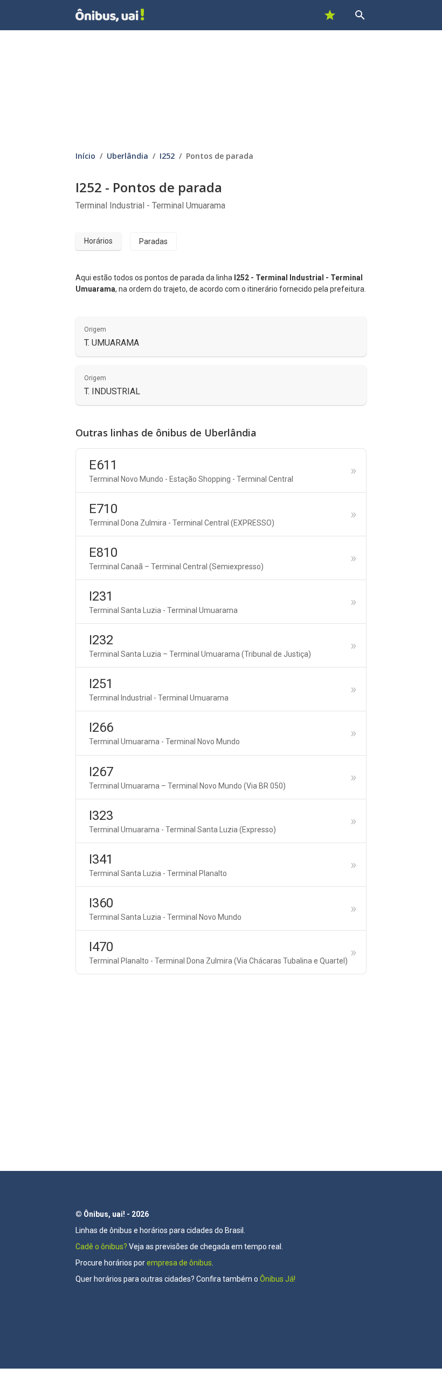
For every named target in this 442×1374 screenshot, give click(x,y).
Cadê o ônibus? (101, 1246)
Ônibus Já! (277, 1279)
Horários (98, 241)
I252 (167, 156)
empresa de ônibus (179, 1262)
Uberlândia (127, 156)
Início (85, 156)
